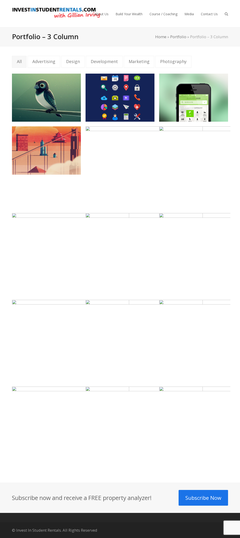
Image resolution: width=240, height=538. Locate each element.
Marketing (139, 61)
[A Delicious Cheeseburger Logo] (144, 167)
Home (160, 36)
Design (73, 61)
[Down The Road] (46, 97)
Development (104, 61)
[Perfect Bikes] (144, 340)
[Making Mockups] (144, 253)
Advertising (43, 61)
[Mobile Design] (193, 97)
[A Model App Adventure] (70, 340)
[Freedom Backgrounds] (46, 150)
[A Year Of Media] (70, 253)
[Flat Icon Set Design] (120, 97)
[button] (226, 13)
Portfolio (178, 36)
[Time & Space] (70, 427)
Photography (173, 61)
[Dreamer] (144, 427)
